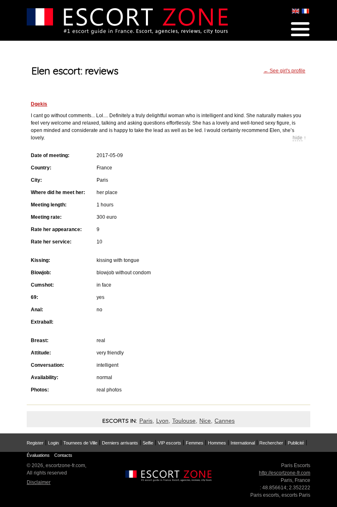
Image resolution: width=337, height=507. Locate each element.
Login (53, 442)
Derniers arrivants (120, 442)
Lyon (162, 420)
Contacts (63, 455)
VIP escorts (169, 442)
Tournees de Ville (80, 442)
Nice (205, 420)
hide (297, 138)
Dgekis (39, 104)
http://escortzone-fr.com (284, 473)
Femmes (194, 442)
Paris (145, 420)
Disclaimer (39, 482)
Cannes (225, 420)
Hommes (217, 442)
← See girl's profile (284, 71)
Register (35, 442)
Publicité (296, 442)
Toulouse (184, 420)
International (243, 442)
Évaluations (38, 455)
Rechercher (271, 442)
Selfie (148, 442)
